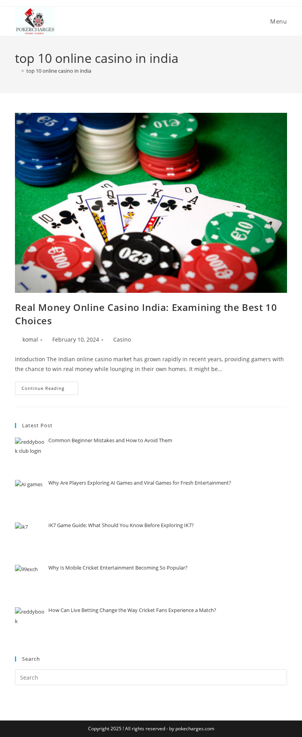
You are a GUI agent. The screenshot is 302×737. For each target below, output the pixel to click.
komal (30, 339)
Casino (122, 339)
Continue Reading (50, 386)
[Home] (17, 70)
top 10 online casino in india (58, 70)
